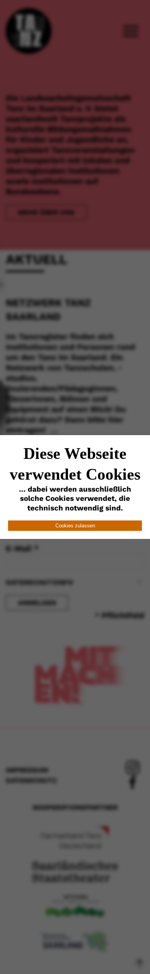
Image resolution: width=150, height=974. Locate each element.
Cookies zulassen (75, 526)
